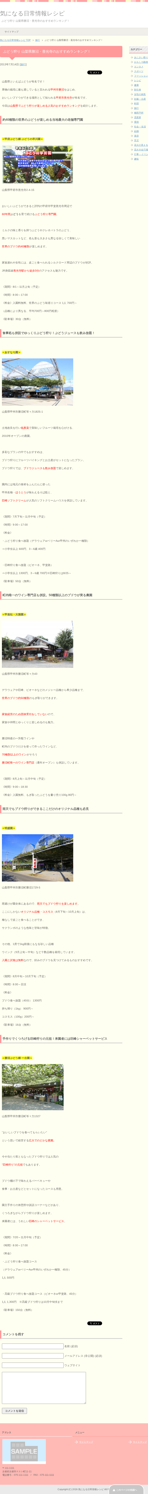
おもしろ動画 (141, 62)
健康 (136, 85)
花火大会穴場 (141, 149)
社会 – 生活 (140, 126)
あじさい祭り (141, 57)
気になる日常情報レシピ (32, 13)
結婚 (136, 131)
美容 (136, 136)
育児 (136, 140)
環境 (136, 122)
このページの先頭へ (126, 1490)
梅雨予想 (138, 112)
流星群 (137, 117)
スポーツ (138, 71)
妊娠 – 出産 (140, 99)
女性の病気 (140, 94)
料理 (136, 103)
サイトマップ (11, 31)
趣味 (136, 159)
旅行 (23, 64)
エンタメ (138, 66)
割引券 (137, 89)
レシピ (137, 80)
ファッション (141, 76)
